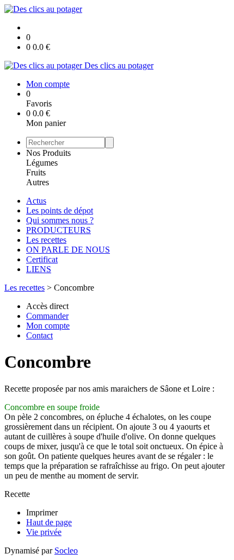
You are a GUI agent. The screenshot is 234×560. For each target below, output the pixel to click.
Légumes (42, 162)
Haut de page (49, 522)
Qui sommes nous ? (60, 220)
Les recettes (46, 239)
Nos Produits (48, 153)
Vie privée (43, 532)
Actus (36, 200)
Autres (37, 182)
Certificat (42, 259)
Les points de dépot (59, 210)
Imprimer (42, 512)
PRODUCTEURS (58, 230)
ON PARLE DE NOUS (68, 249)
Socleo (66, 550)
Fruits (36, 172)
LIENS (38, 269)
